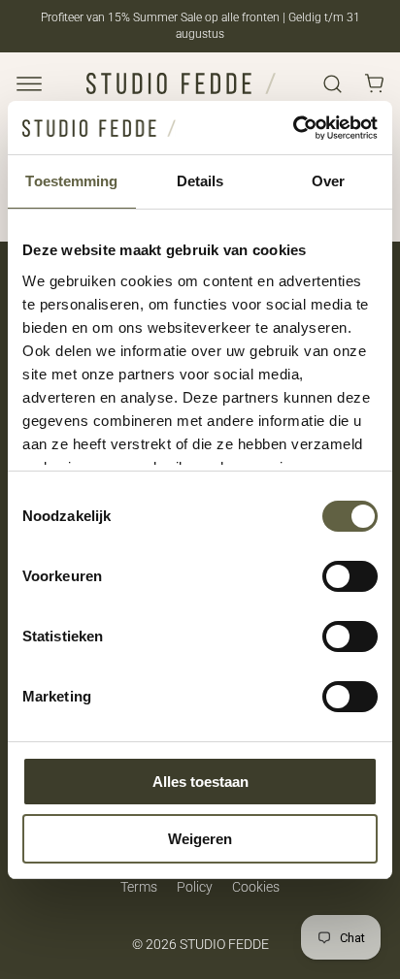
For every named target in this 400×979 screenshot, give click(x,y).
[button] (29, 83)
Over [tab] (328, 181)
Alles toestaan (200, 781)
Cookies (256, 887)
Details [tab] (200, 181)
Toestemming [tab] (71, 181)
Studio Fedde (224, 944)
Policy (195, 887)
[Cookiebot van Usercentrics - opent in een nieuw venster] (293, 128)
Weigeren (200, 839)
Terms (138, 887)
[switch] (350, 576)
